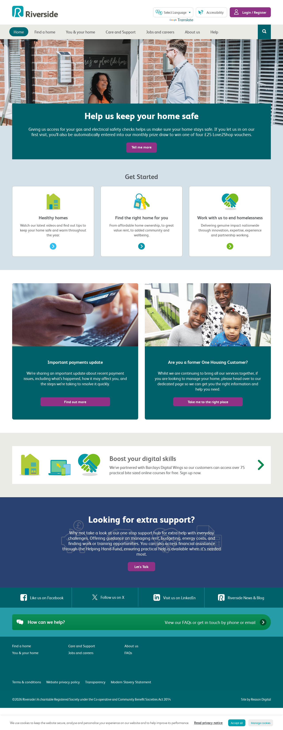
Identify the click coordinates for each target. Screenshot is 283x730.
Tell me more (141, 147)
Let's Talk (141, 566)
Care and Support (121, 31)
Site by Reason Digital (256, 699)
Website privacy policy (63, 682)
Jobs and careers (160, 31)
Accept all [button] (237, 723)
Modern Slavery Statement (131, 682)
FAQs (128, 653)
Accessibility (215, 12)
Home (19, 31)
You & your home (80, 31)
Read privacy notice (208, 722)
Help (214, 31)
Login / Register (253, 12)
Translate (185, 19)
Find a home (44, 31)
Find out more (75, 401)
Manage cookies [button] (260, 723)
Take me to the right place (208, 401)
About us (192, 31)
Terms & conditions (26, 682)
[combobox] (173, 12)
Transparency (95, 682)
